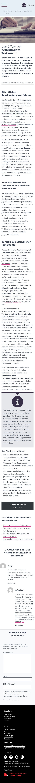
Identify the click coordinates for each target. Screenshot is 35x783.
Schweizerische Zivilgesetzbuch (18, 100)
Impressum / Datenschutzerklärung (15, 746)
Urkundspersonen (8, 125)
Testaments (16, 196)
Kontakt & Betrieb (9, 729)
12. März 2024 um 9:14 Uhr (24, 594)
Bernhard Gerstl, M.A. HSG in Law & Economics (17, 83)
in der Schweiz (25, 389)
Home (5, 11)
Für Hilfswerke (8, 737)
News (5, 731)
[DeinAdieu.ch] (28, 5)
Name (6, 676)
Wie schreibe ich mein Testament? (17, 525)
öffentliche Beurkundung (17, 250)
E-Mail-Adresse (9, 684)
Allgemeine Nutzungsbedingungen (15, 748)
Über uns (7, 739)
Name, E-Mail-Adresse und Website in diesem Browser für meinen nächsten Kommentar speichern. (16, 694)
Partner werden (9, 735)
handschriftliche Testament (12, 111)
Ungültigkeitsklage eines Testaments (18, 539)
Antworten (11, 583)
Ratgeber (11, 11)
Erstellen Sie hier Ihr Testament (17, 505)
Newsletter (7, 733)
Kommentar (8, 652)
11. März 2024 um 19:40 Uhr (16, 570)
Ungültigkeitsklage (13, 302)
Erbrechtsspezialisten (10, 389)
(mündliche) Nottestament (12, 114)
